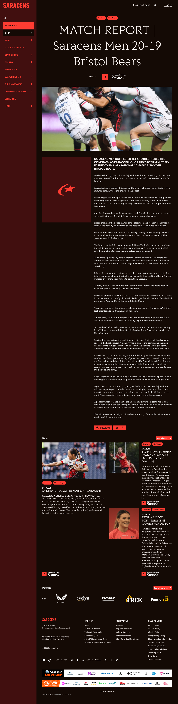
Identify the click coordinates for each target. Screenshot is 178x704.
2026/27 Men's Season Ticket (96, 639)
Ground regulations (156, 646)
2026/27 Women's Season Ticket (97, 643)
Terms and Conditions (157, 649)
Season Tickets (13, 77)
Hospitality (11, 69)
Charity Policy (154, 632)
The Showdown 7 (13, 84)
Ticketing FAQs (154, 653)
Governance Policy (156, 643)
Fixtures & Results (14, 47)
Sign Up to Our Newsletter (127, 639)
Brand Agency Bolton (63, 694)
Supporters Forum (124, 629)
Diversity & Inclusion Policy (160, 639)
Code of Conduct (155, 659)
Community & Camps (15, 91)
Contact (119, 625)
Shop (7, 33)
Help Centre (153, 656)
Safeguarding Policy (156, 636)
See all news (162, 438)
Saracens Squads (91, 636)
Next (117, 428)
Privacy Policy (154, 625)
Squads (9, 62)
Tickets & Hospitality (93, 632)
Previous (105, 428)
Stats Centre (11, 55)
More (7, 106)
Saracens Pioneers (124, 636)
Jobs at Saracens (123, 632)
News (7, 40)
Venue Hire (10, 99)
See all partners (161, 588)
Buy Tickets (11, 25)
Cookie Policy (154, 629)
